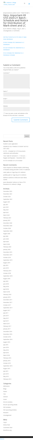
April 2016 (6, 352)
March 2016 (6, 355)
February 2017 (7, 326)
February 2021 (7, 218)
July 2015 (5, 371)
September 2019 (7, 260)
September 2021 (7, 199)
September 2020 (7, 231)
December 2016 (7, 331)
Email (5, 98)
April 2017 (6, 321)
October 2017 (7, 305)
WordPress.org (7, 430)
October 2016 (7, 337)
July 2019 (5, 265)
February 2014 (7, 379)
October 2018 (7, 273)
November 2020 (7, 225)
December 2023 (7, 191)
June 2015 (6, 374)
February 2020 (7, 247)
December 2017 (7, 300)
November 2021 (7, 194)
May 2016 (6, 350)
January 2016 (6, 360)
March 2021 (6, 215)
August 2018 (6, 278)
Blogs (4, 389)
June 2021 (6, 207)
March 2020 (6, 244)
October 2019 (7, 257)
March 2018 (6, 292)
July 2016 (5, 345)
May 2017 (6, 318)
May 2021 (6, 210)
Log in (5, 422)
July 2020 (5, 236)
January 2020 (6, 249)
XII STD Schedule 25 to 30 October (12, 160)
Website (5, 106)
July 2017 (5, 313)
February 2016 (7, 358)
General (5, 396)
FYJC (4, 394)
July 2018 (5, 281)
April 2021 (6, 212)
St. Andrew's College (10, 28)
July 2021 (5, 204)
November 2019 (7, 255)
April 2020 (6, 241)
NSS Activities (7, 407)
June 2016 (6, 347)
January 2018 (6, 297)
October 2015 (7, 363)
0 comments (16, 31)
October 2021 (7, 196)
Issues (5, 399)
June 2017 (6, 315)
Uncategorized (7, 31)
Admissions (6, 386)
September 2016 (7, 339)
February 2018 (7, 294)
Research (5, 412)
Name (5, 91)
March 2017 (6, 323)
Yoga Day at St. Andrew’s (19, 172)
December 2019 (7, 252)
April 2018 (6, 289)
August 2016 (6, 342)
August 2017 (6, 310)
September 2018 (7, 276)
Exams (5, 391)
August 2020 (6, 233)
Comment (6, 73)
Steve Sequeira (7, 167)
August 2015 (6, 368)
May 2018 (6, 286)
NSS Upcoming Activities (10, 410)
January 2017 (6, 329)
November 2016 (7, 334)
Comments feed (7, 427)
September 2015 (7, 366)
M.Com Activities (7, 402)
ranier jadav (6, 172)
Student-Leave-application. (10, 144)
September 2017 (7, 308)
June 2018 (6, 284)
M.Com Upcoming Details (10, 404)
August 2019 (6, 263)
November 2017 (7, 302)
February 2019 (7, 270)
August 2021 (6, 202)
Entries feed (6, 425)
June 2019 (6, 268)
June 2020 (6, 239)
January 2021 (6, 220)
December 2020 (7, 223)
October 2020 (7, 228)
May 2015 (6, 376)
